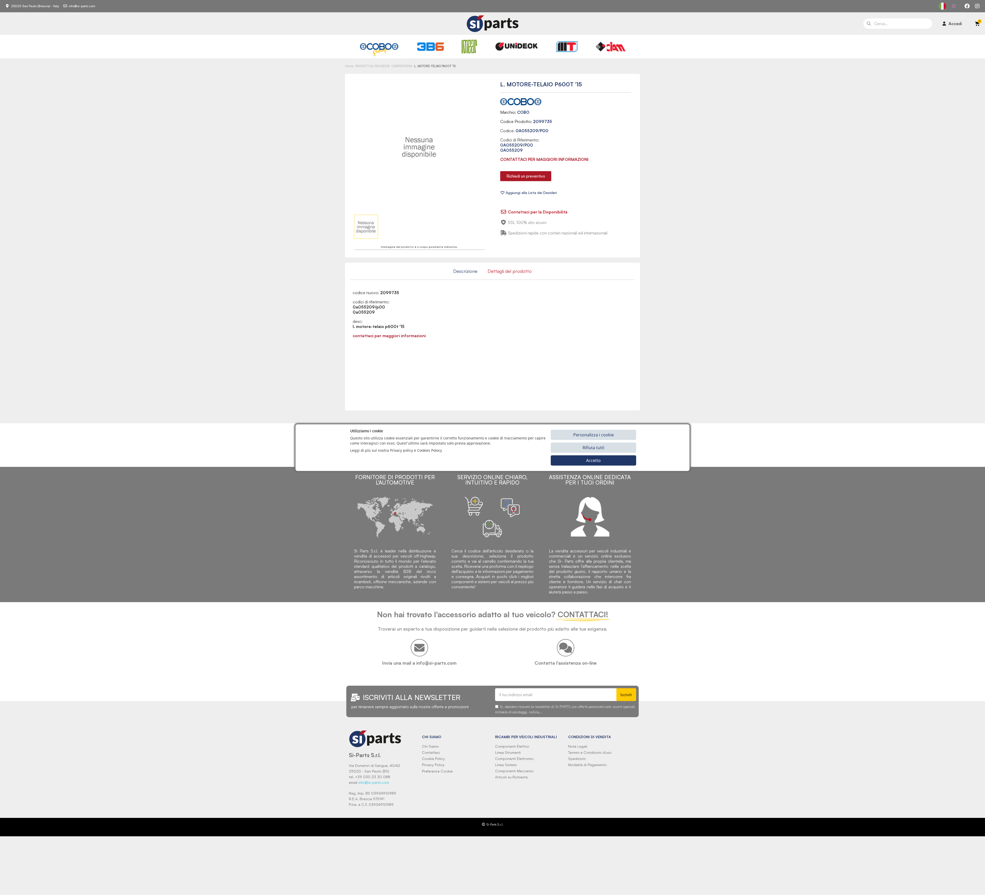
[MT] (567, 46)
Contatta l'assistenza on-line (566, 663)
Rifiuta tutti (593, 447)
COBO (523, 112)
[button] (525, 176)
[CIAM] (610, 46)
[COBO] (379, 49)
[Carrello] (977, 23)
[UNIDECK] (516, 46)
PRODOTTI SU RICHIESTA (372, 66)
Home (349, 66)
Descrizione (465, 271)
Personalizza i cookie (593, 434)
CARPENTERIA (402, 66)
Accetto (593, 460)
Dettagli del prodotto (510, 271)
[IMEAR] (469, 46)
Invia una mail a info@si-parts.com (419, 663)
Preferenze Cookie (437, 771)
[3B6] (430, 46)
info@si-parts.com (373, 782)
